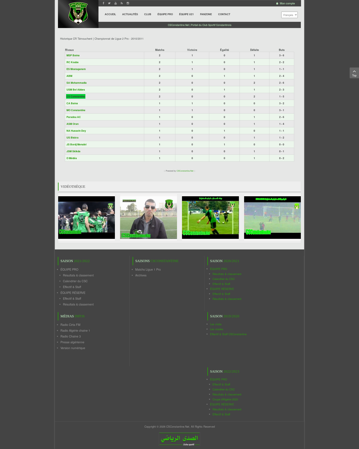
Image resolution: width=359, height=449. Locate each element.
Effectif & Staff (72, 287)
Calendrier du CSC (75, 281)
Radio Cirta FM (70, 325)
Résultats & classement (78, 275)
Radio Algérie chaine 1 (75, 330)
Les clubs (216, 324)
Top (354, 75)
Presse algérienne (72, 342)
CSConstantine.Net (185, 170)
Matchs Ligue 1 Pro (148, 269)
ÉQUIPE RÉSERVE (72, 293)
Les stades (216, 329)
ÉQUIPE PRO (69, 269)
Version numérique (72, 348)
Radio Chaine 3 (70, 336)
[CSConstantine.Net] (78, 13)
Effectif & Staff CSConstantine (228, 334)
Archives (140, 275)
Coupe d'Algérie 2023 (225, 399)
